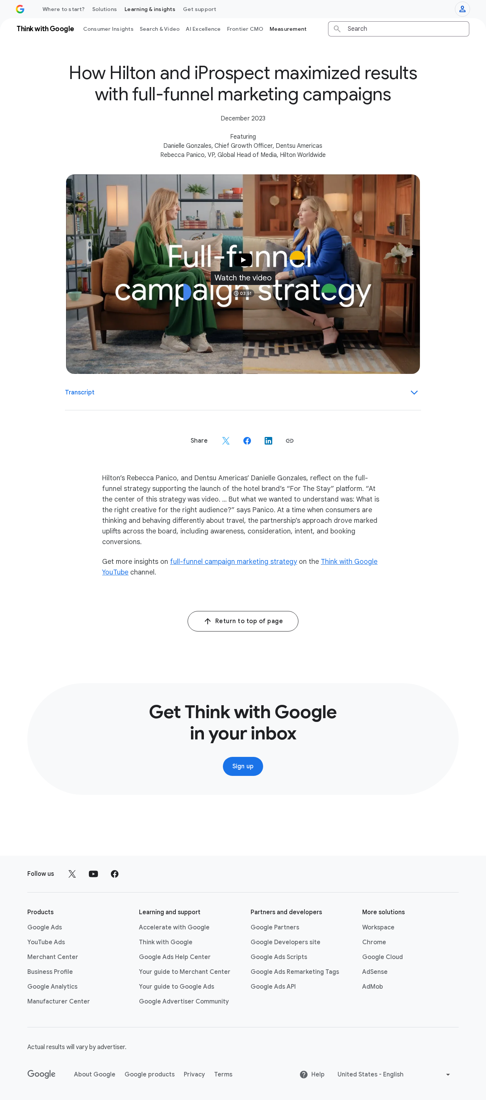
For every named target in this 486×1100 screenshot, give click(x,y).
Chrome (374, 942)
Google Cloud (382, 957)
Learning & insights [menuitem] (150, 9)
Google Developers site (285, 942)
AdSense (375, 972)
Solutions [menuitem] (104, 9)
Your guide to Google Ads (176, 987)
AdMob (372, 987)
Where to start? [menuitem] (64, 9)
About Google (94, 1074)
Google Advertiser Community (184, 1001)
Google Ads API (273, 987)
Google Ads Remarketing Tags (295, 972)
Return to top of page (249, 621)
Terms (223, 1074)
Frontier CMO (245, 28)
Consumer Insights (108, 28)
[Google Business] (20, 9)
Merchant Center (52, 957)
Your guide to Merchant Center (184, 972)
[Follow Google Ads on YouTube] (93, 874)
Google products (150, 1074)
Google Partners (275, 927)
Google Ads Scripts (279, 957)
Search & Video (160, 28)
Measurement (288, 28)
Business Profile (50, 972)
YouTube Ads (46, 942)
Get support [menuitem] (199, 9)
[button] (243, 274)
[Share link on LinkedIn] (268, 441)
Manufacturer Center (58, 1001)
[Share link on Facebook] (247, 441)
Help (318, 1074)
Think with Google (166, 942)
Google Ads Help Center (175, 957)
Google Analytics (52, 987)
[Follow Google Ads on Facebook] (115, 874)
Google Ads (44, 927)
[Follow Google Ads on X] (72, 874)
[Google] (41, 1074)
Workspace (378, 927)
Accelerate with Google (174, 927)
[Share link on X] (226, 441)
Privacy (194, 1074)
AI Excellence (203, 28)
